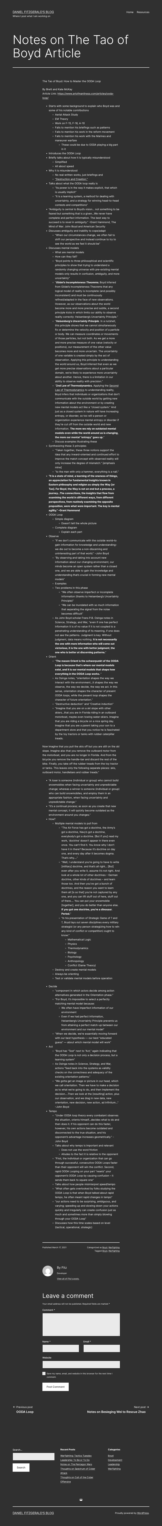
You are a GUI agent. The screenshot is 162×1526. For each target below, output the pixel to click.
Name (46, 1341)
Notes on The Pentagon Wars (76, 1464)
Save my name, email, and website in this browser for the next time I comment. (79, 1375)
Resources (143, 12)
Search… (17, 1449)
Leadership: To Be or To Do (75, 1460)
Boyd (104, 1247)
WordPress (143, 1513)
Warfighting (114, 1247)
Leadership (114, 1464)
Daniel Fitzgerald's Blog (33, 12)
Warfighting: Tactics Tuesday (76, 1455)
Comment (48, 1310)
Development (115, 1460)
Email (87, 1341)
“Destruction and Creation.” (71, 179)
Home (130, 12)
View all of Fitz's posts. (68, 1278)
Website (46, 1357)
